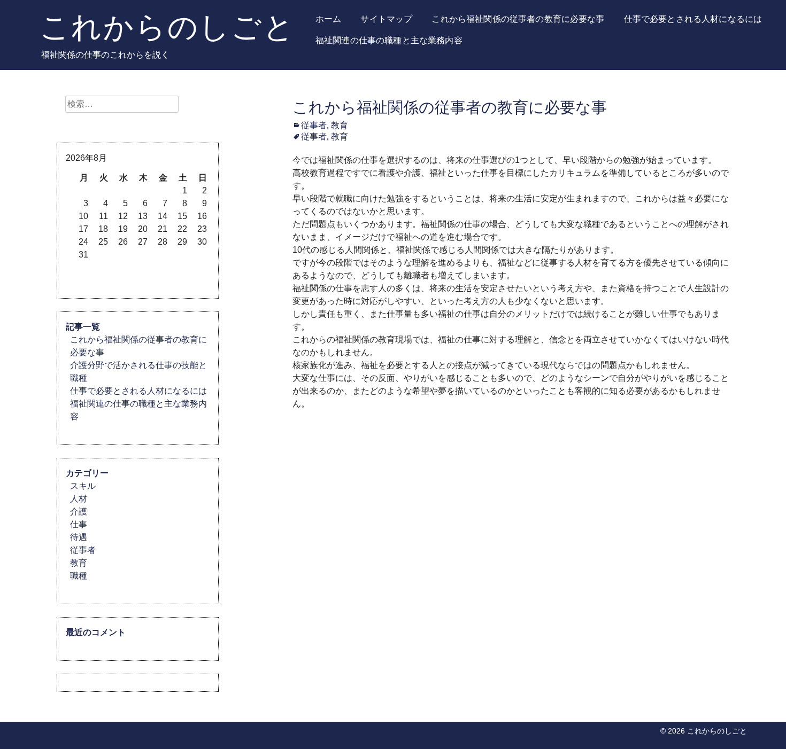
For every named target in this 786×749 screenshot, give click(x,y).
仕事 (78, 524)
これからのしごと (167, 26)
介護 (78, 511)
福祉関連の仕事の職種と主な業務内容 (389, 40)
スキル (83, 485)
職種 (78, 575)
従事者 (314, 125)
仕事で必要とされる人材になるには (693, 19)
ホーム (328, 19)
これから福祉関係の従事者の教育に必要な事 (517, 19)
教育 (339, 125)
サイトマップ (386, 19)
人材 (78, 498)
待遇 (78, 537)
